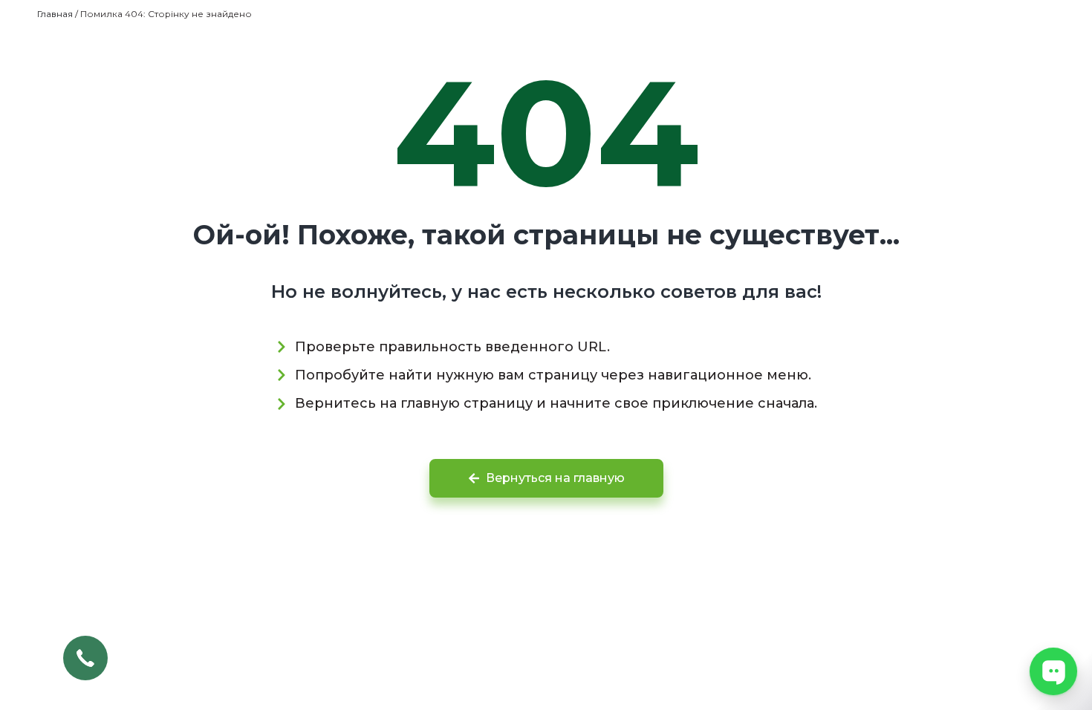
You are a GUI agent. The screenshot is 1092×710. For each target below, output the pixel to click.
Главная (55, 13)
